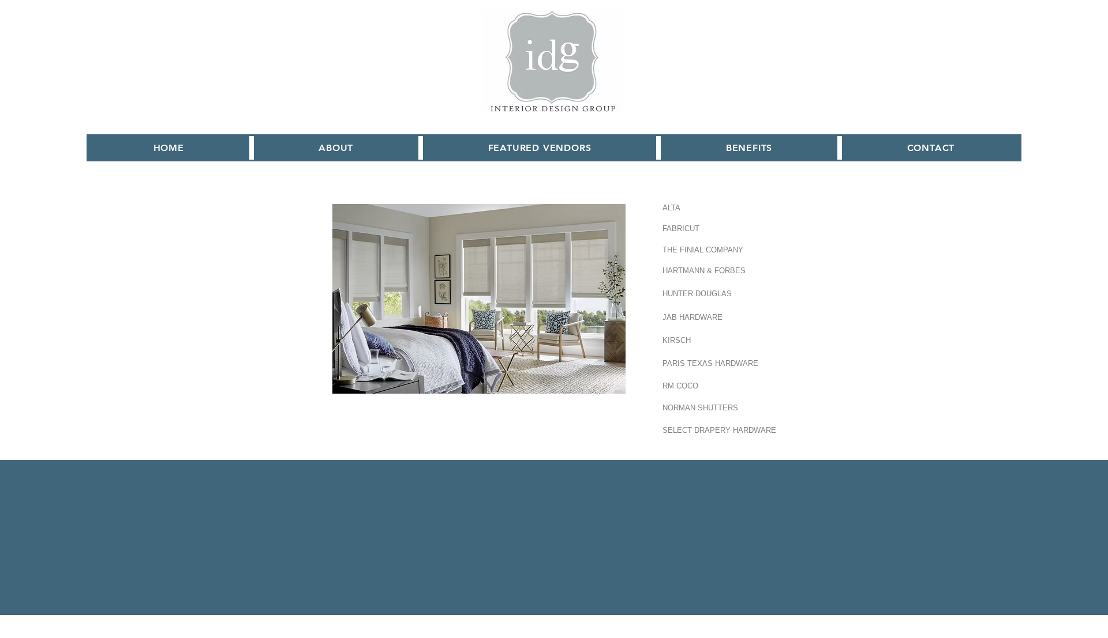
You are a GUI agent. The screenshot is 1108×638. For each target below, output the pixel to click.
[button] (539, 148)
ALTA (671, 207)
